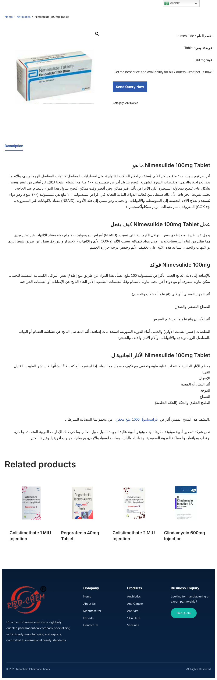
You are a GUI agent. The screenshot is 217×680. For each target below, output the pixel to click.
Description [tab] (14, 146)
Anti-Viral (133, 611)
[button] (97, 34)
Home (9, 16)
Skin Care (133, 618)
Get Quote (184, 613)
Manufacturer (92, 611)
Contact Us (90, 625)
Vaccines (133, 625)
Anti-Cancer (135, 603)
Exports (88, 618)
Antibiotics (24, 16)
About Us (89, 603)
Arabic (174, 3)
